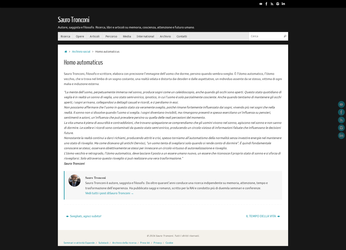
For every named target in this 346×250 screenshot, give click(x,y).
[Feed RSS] (272, 4)
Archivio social (81, 51)
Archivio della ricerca (124, 242)
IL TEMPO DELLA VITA (261, 216)
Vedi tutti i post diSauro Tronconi (109, 193)
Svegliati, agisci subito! (85, 216)
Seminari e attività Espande (79, 242)
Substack (104, 242)
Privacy (158, 242)
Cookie (169, 242)
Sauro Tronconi (73, 20)
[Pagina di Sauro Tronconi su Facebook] (266, 4)
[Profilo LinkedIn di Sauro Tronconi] (283, 4)
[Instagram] (278, 4)
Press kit (145, 242)
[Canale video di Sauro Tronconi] (261, 4)
